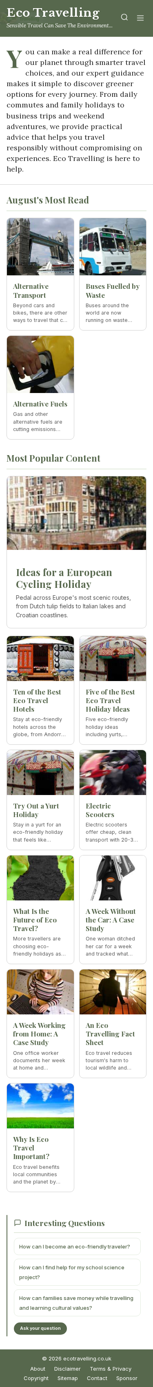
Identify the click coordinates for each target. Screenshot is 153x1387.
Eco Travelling (53, 13)
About (37, 1368)
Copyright (36, 1378)
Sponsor (126, 1378)
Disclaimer (67, 1368)
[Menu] (140, 18)
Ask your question (40, 1328)
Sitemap (68, 1378)
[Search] (124, 18)
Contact (97, 1378)
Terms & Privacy (110, 1368)
